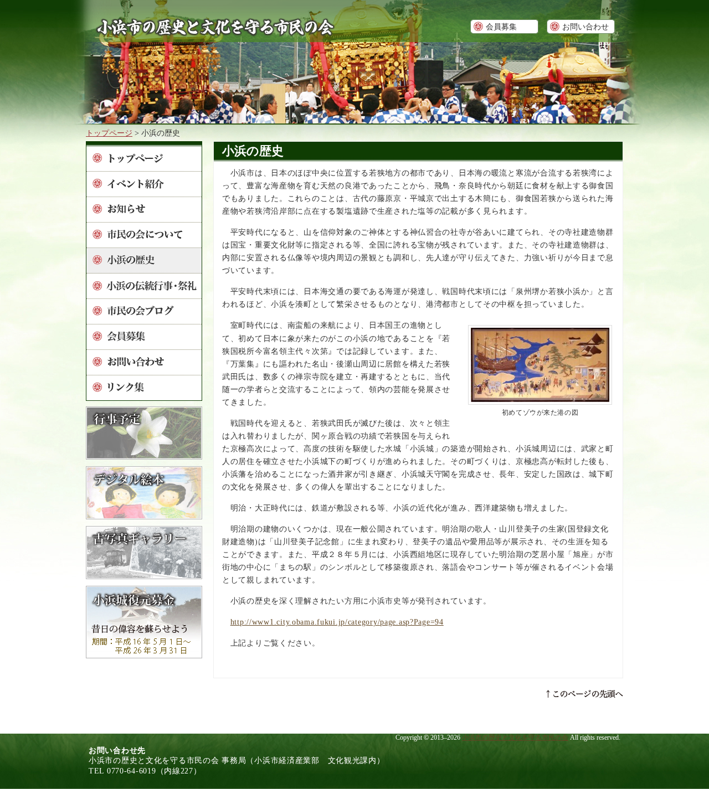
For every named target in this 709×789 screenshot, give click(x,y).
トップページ (109, 132)
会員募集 (501, 26)
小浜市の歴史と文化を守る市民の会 (515, 737)
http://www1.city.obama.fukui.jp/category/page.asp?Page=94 (337, 621)
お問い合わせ (585, 26)
